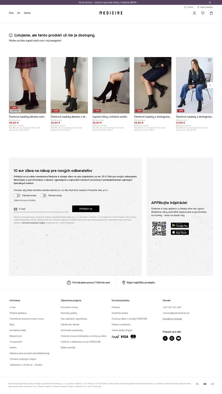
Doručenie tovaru (69, 307)
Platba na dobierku (121, 324)
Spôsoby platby (69, 313)
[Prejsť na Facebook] (165, 338)
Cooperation (16, 341)
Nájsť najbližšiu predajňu (141, 282)
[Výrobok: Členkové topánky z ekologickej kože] (152, 85)
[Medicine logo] (111, 13)
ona (11, 13)
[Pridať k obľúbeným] (42, 60)
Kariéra (13, 347)
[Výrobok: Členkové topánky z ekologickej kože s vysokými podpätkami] (194, 85)
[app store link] (180, 233)
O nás (13, 307)
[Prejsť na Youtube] (178, 338)
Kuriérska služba (120, 313)
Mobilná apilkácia (18, 313)
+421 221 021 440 (172, 307)
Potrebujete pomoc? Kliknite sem (91, 282)
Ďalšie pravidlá (68, 347)
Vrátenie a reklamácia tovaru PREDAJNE (81, 341)
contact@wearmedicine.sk (176, 313)
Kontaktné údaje (18, 330)
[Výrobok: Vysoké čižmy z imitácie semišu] (111, 85)
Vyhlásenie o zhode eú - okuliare (26, 364)
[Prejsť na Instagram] (171, 338)
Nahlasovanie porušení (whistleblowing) (29, 353)
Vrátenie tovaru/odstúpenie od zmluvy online (83, 336)
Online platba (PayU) (122, 330)
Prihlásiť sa (85, 208)
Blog (12, 324)
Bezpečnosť (16, 336)
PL (197, 384)
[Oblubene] (202, 13)
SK (204, 384)
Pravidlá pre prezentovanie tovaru (27, 318)
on (18, 13)
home (27, 13)
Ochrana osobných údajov (23, 359)
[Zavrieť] (210, 2)
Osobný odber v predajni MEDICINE (129, 318)
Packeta (116, 307)
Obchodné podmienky (72, 330)
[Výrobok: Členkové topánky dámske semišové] (27, 85)
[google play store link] (180, 226)
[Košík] (210, 13)
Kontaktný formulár (172, 318)
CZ (212, 384)
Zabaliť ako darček (70, 324)
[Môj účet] (194, 13)
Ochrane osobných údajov (33, 223)
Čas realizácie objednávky (74, 318)
